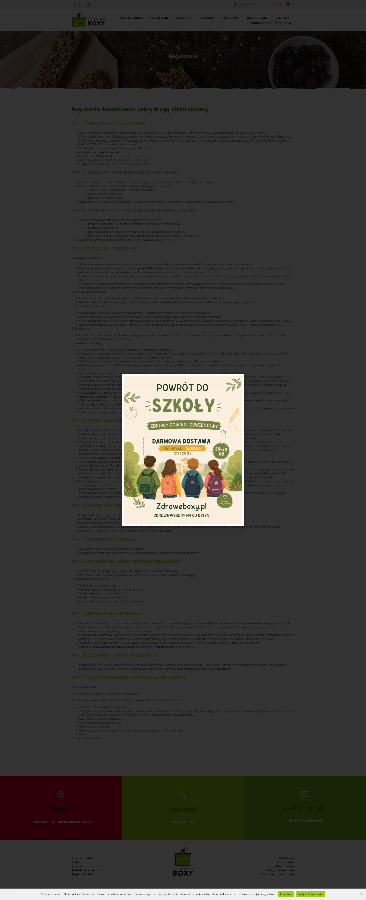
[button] (238, 379)
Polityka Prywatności (310, 894)
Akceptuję (286, 894)
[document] (183, 450)
